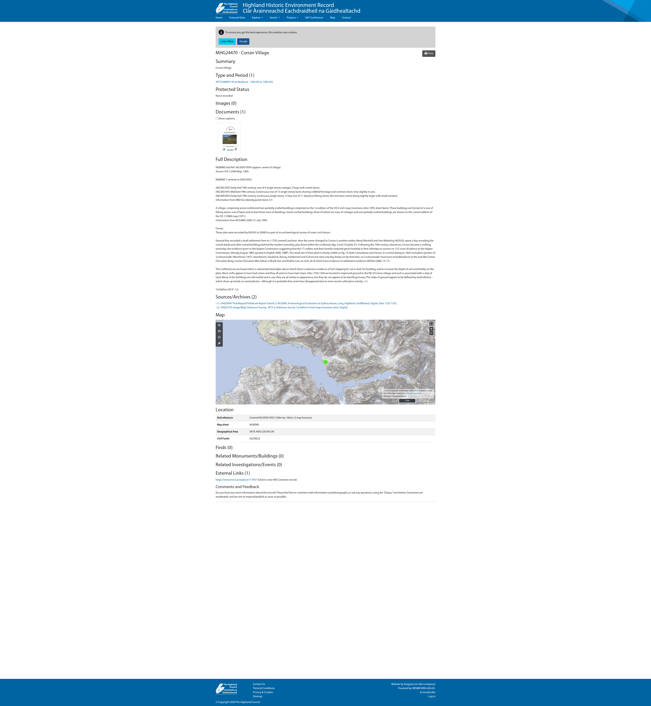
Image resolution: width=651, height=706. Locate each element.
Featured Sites (237, 17)
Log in (431, 696)
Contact (346, 17)
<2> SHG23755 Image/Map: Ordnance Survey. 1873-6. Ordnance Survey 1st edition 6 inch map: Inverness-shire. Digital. (282, 307)
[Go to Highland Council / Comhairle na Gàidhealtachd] (226, 6)
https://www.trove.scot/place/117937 (236, 480)
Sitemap (257, 696)
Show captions (226, 118)
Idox (420, 684)
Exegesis (409, 684)
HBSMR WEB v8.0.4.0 (423, 688)
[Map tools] (219, 344)
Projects (291, 17)
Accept (243, 41)
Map (332, 17)
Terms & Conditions (264, 688)
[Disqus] (325, 547)
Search (274, 17)
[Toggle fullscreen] (431, 324)
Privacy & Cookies (263, 692)
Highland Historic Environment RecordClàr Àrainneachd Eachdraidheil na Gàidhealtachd (301, 8)
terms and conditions (413, 393)
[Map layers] (219, 325)
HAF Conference (314, 17)
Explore (256, 17)
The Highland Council (248, 702)
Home (219, 17)
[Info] (219, 337)
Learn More (227, 41)
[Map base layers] (219, 331)
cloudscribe (428, 692)
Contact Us (259, 684)
